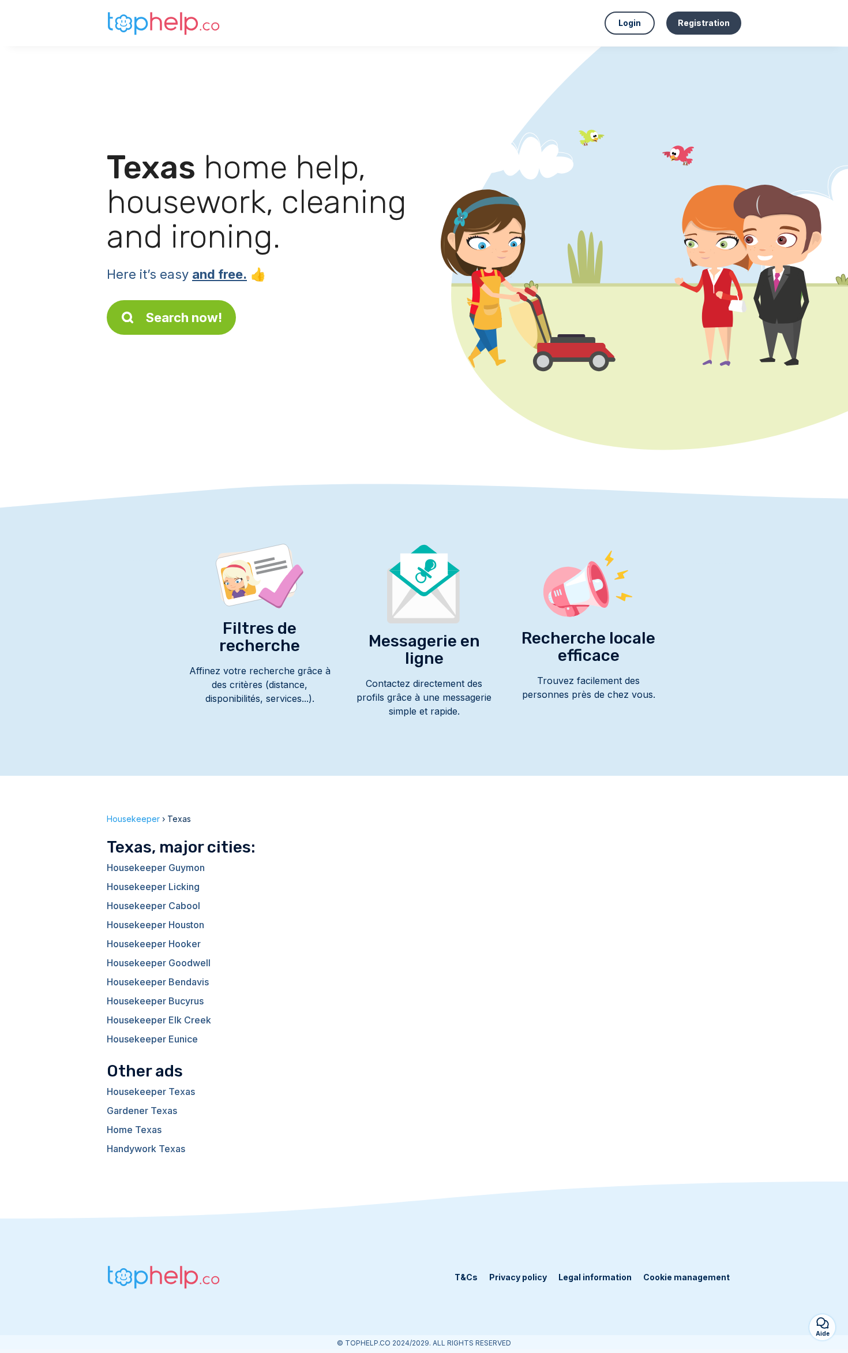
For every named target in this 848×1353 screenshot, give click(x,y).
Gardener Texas (142, 1110)
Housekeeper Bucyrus (155, 1001)
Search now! (184, 317)
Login (629, 23)
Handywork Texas (146, 1148)
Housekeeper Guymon (156, 867)
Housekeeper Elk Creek (159, 1020)
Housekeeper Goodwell (159, 963)
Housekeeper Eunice (152, 1039)
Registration (704, 23)
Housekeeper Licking (153, 886)
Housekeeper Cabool (153, 905)
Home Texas (134, 1129)
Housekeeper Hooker (154, 944)
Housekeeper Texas (151, 1091)
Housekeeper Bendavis (158, 982)
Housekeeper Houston (155, 924)
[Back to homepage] (164, 23)
